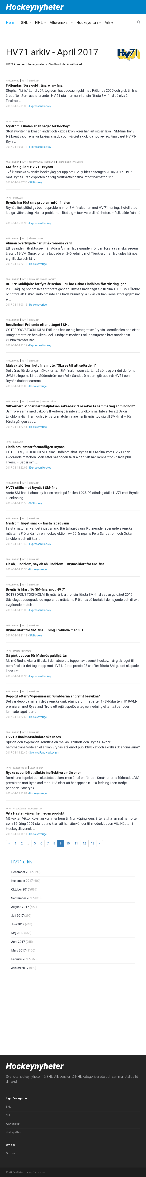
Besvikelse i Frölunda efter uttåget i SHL (37, 325)
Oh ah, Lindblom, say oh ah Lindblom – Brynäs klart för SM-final (56, 564)
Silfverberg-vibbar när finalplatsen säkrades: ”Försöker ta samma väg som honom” (71, 406)
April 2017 (22, 942)
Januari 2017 (23, 968)
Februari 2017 (24, 959)
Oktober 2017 (24, 889)
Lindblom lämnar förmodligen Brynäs (35, 447)
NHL (39, 22)
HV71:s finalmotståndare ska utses (33, 737)
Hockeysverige (38, 263)
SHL (24, 22)
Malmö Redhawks (22, 651)
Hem (10, 22)
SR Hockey (35, 182)
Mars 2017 (23, 950)
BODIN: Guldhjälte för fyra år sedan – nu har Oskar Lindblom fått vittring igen (66, 284)
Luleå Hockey (36, 768)
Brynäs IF (34, 81)
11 (76, 843)
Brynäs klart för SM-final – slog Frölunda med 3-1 (44, 630)
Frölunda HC (12, 81)
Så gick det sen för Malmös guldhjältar (36, 655)
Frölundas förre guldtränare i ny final (34, 85)
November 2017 (25, 881)
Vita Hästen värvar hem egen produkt (35, 813)
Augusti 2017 (24, 907)
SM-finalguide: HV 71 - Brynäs (29, 167)
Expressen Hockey (40, 106)
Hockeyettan (87, 22)
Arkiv (109, 22)
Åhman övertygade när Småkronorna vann (39, 243)
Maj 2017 (21, 933)
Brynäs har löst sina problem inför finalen (38, 202)
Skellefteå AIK (48, 402)
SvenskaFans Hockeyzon (44, 752)
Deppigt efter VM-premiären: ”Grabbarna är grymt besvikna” (53, 696)
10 (68, 843)
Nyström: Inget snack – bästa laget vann (37, 523)
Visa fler (78, 162)
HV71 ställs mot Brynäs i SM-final (32, 488)
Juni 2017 (21, 924)
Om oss (10, 1153)
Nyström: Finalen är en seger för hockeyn (38, 126)
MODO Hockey (48, 279)
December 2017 (25, 872)
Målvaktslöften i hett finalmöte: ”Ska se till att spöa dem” (51, 365)
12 (84, 843)
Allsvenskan (59, 22)
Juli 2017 (21, 915)
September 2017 (26, 898)
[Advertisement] (73, 1007)
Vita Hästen (19, 809)
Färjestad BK (36, 162)
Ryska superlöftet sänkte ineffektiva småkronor (43, 773)
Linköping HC (64, 162)
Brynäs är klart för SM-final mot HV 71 (36, 589)
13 (92, 843)
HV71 (24, 81)
